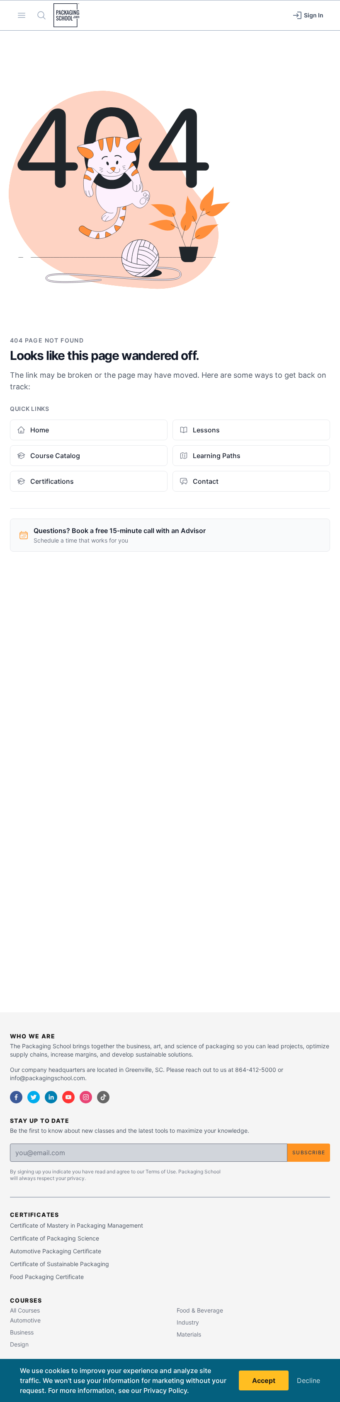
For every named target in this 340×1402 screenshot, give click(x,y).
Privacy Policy (165, 1390)
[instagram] (86, 1097)
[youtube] (68, 1097)
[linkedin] (51, 1097)
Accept (263, 1380)
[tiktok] (103, 1097)
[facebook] (16, 1097)
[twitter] (33, 1097)
